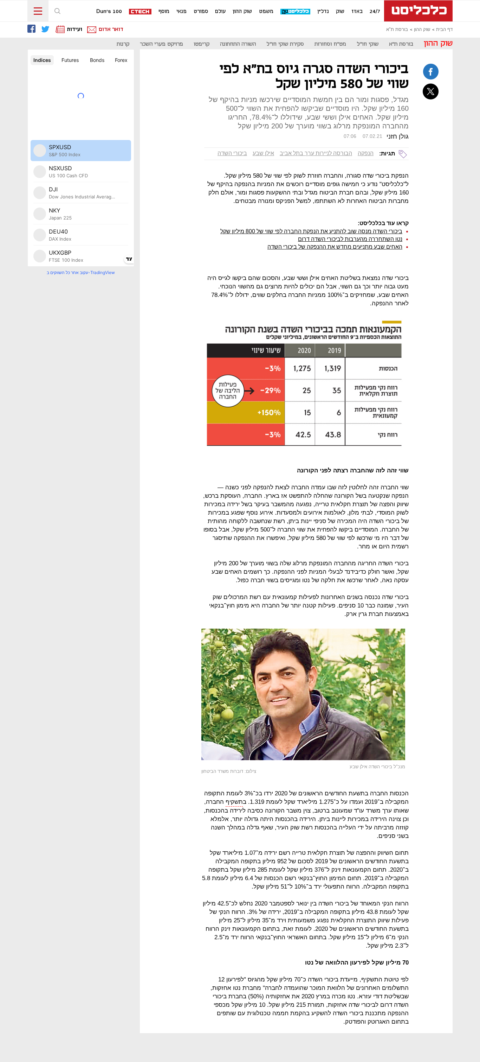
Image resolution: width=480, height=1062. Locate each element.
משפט (266, 11)
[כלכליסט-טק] (295, 11)
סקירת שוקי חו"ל (285, 44)
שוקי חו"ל (367, 44)
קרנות (123, 44)
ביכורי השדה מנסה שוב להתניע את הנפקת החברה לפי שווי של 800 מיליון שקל (311, 231)
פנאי (181, 11)
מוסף (163, 11)
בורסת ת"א (397, 29)
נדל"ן (323, 11)
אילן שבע (263, 153)
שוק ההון (242, 11)
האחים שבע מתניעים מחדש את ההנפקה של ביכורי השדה (334, 247)
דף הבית (444, 29)
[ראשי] (418, 10)
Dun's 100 (109, 11)
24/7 (375, 11)
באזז (357, 11)
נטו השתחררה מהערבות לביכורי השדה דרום (350, 239)
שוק (340, 11)
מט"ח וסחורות (330, 44)
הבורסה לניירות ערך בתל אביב (316, 153)
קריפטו (201, 44)
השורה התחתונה (238, 44)
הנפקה (366, 153)
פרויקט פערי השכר (161, 44)
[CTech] (140, 12)
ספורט (201, 11)
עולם (220, 11)
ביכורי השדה (232, 153)
